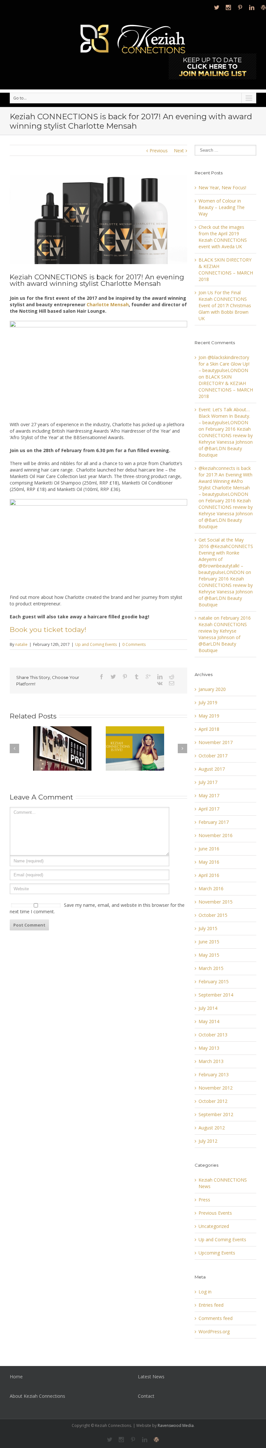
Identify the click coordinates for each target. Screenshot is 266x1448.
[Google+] (148, 676)
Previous (159, 150)
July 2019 (208, 702)
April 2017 (209, 809)
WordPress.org (214, 1331)
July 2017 (208, 782)
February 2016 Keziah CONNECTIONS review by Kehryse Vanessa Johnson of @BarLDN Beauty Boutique (226, 442)
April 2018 (209, 729)
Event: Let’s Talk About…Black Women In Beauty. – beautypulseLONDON (224, 416)
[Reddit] (171, 676)
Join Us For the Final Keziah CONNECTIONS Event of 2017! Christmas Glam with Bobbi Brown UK (225, 305)
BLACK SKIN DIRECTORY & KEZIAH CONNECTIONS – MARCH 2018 (226, 269)
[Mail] (171, 683)
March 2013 (211, 1061)
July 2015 (208, 928)
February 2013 (214, 1074)
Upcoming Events (217, 1253)
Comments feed (216, 1318)
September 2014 (216, 995)
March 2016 (211, 888)
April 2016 (209, 875)
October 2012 (213, 1101)
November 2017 (216, 742)
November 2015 (216, 902)
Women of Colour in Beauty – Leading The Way (222, 207)
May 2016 (209, 862)
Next (179, 150)
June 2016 (209, 849)
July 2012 (208, 1141)
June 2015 (209, 942)
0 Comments (134, 644)
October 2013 (213, 1035)
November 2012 (216, 1088)
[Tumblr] (136, 676)
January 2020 (212, 689)
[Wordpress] (263, 7)
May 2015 (209, 955)
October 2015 (213, 915)
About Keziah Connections (37, 1396)
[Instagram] (228, 7)
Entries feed (211, 1305)
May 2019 (209, 716)
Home (16, 1376)
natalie (21, 644)
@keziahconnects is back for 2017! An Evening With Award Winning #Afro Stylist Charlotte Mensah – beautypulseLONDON (225, 481)
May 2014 (209, 1021)
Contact (146, 1396)
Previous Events (215, 1213)
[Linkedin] (251, 7)
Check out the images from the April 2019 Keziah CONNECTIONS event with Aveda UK (223, 237)
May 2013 (209, 1048)
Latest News (151, 1376)
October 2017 (213, 756)
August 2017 (212, 769)
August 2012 (212, 1128)
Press (204, 1200)
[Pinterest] (240, 7)
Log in (205, 1292)
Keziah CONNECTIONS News (223, 1183)
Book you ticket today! (48, 629)
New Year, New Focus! (222, 187)
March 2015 (211, 968)
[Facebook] (101, 676)
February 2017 (214, 822)
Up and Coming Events (96, 644)
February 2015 (214, 981)
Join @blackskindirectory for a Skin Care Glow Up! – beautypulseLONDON (224, 363)
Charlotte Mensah (108, 304)
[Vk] (160, 683)
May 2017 (209, 795)
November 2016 (216, 835)
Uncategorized (214, 1226)
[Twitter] (216, 7)
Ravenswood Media (176, 1425)
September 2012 (216, 1114)
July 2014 (208, 1008)
